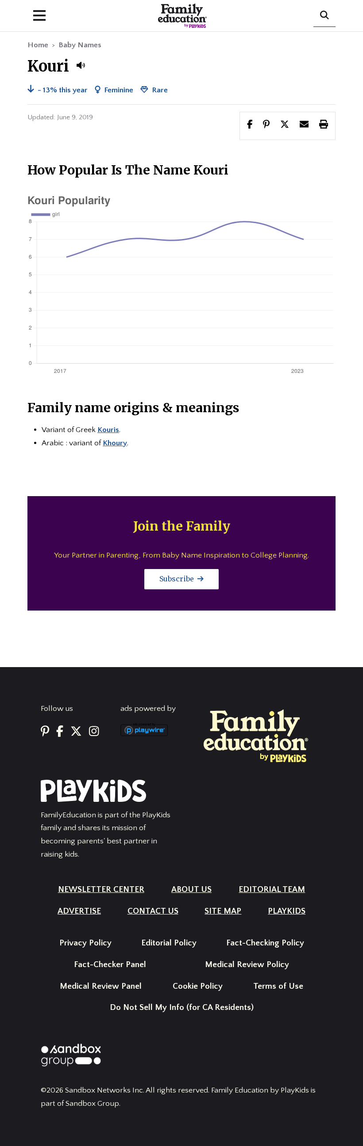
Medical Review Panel (101, 986)
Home (37, 45)
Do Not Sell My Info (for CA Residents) (182, 1007)
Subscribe (177, 578)
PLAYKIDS (286, 911)
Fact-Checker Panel (110, 964)
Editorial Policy (169, 943)
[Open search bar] (324, 16)
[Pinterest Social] (45, 732)
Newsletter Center (101, 889)
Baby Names (79, 45)
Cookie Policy (198, 986)
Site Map (223, 911)
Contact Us (152, 911)
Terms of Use (278, 986)
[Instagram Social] (94, 732)
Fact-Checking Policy (265, 943)
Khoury (115, 443)
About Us (191, 889)
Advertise (79, 911)
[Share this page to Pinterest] (266, 125)
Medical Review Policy (247, 964)
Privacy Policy (85, 943)
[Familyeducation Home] (255, 735)
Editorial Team (272, 889)
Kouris (108, 429)
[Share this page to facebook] (250, 125)
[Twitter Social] (76, 732)
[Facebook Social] (59, 732)
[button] (80, 65)
